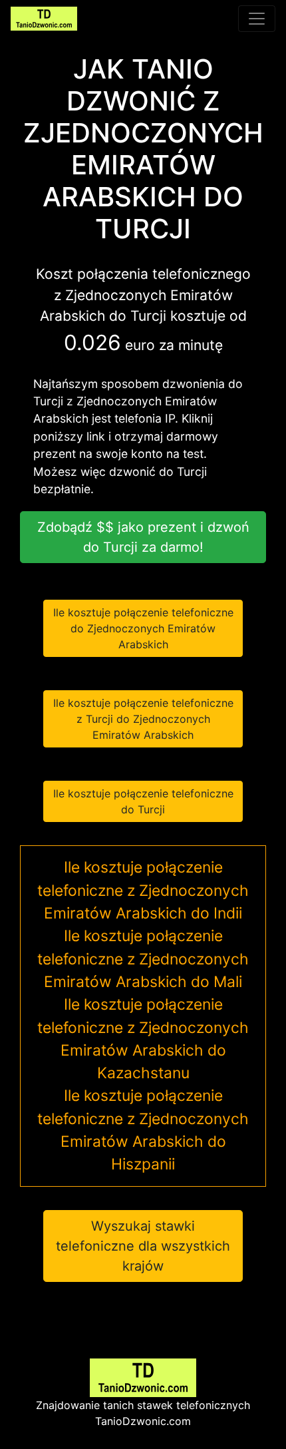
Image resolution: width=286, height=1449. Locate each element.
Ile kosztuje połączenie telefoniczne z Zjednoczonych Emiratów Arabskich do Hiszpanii (143, 1129)
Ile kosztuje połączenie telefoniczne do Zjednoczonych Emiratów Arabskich (143, 628)
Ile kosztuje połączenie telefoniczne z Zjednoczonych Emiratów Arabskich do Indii (143, 890)
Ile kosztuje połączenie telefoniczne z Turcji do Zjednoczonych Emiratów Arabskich (143, 718)
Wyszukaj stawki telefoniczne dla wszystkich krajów (143, 1246)
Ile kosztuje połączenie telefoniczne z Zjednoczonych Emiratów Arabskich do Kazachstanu (143, 1038)
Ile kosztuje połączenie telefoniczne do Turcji (143, 801)
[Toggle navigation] (256, 18)
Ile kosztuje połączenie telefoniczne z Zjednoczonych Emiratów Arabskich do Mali (143, 959)
